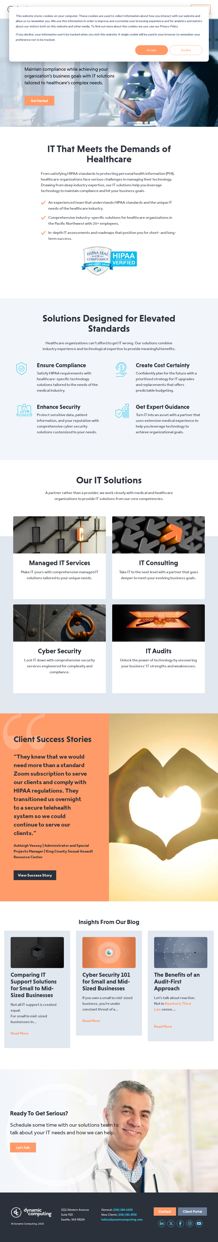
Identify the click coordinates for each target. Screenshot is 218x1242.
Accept (151, 50)
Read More (20, 1033)
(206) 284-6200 (123, 1209)
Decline (186, 50)
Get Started (39, 101)
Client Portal (192, 1211)
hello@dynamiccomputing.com (122, 1219)
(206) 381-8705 (127, 1214)
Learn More (56, 534)
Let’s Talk (23, 1147)
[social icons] (161, 1223)
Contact (165, 1211)
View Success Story (35, 875)
